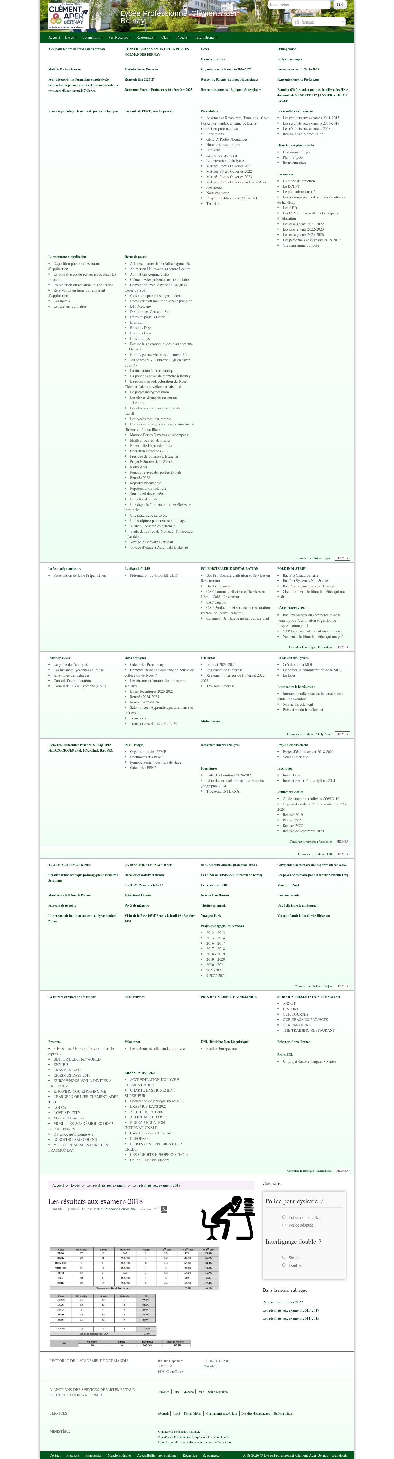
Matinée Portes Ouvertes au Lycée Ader (236, 181)
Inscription (285, 768)
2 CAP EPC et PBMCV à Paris (69, 864)
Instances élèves (59, 657)
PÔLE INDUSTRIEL (292, 568)
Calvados (163, 1391)
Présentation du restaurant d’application (84, 284)
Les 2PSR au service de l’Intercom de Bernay (231, 875)
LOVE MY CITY (67, 1112)
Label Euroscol (135, 996)
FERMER (342, 558)
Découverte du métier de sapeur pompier (161, 300)
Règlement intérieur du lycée (220, 744)
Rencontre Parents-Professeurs (298, 79)
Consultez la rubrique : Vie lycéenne (309, 734)
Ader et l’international (147, 1111)
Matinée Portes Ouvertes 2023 (229, 176)
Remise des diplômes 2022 (303, 133)
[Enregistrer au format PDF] (164, 1208)
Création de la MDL (298, 664)
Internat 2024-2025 (221, 664)
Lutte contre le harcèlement (296, 686)
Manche (188, 1391)
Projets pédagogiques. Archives (222, 925)
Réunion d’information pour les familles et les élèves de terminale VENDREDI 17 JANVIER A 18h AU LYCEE (312, 95)
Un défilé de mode (144, 499)
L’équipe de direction (299, 180)
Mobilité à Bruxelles (69, 1118)
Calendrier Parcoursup (147, 664)
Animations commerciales (149, 274)
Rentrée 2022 (140, 477)
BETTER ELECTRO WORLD (77, 1059)
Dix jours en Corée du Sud (150, 311)
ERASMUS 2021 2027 (140, 1072)
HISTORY (291, 1008)
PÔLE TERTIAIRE (291, 608)
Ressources (145, 37)
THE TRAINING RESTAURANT (309, 1030)
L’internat (208, 657)
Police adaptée (301, 1225)
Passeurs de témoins (62, 905)
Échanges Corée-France (293, 1041)
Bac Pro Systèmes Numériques (306, 580)
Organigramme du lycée (301, 245)
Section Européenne (221, 1048)
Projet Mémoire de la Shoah (151, 461)
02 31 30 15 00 (219, 1361)
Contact (55, 1455)
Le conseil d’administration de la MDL (312, 669)
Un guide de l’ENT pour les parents (149, 111)
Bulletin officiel (283, 1413)
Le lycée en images (289, 59)
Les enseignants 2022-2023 (303, 229)
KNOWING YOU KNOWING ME (80, 1091)
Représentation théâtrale (148, 488)
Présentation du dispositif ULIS (154, 575)
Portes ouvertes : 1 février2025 (298, 69)
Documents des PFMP (146, 756)
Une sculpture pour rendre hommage (157, 520)
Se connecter (212, 1455)
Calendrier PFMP (143, 767)
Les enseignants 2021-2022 (303, 223)
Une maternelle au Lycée (149, 515)
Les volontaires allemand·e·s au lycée (158, 1048)
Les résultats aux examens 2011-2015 (311, 117)
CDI (165, 37)
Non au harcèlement (298, 704)
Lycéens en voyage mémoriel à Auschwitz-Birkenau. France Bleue (160, 426)
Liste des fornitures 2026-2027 (229, 775)
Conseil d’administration (72, 680)
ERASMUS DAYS (68, 1069)
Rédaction (190, 1455)
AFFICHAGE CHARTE (148, 1116)
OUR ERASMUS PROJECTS (305, 1019)
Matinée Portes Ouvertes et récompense (159, 434)
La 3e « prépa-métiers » (64, 568)
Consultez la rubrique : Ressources (311, 841)
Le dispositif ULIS (137, 568)
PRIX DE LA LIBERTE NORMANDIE (229, 996)
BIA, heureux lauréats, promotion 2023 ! (229, 864)
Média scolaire (211, 721)
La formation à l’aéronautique (152, 370)
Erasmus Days (140, 327)
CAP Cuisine (216, 602)
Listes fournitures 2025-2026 (152, 691)
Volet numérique (295, 756)
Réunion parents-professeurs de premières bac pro (83, 111)
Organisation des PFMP (148, 751)
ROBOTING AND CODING (75, 1139)
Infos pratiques (135, 657)
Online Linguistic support (149, 1159)
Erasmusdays (140, 338)
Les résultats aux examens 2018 (306, 128)
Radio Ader (138, 466)
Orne (201, 1391)
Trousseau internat (220, 685)
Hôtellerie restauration (223, 144)
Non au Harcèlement (215, 895)
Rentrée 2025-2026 (144, 701)
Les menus (62, 300)
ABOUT (289, 1003)
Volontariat (132, 1041)
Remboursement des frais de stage (155, 762)
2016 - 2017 (215, 943)
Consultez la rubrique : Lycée (314, 558)
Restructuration (294, 162)
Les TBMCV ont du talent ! (144, 885)
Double (295, 1265)
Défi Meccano (140, 306)
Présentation (209, 111)
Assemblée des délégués (72, 675)
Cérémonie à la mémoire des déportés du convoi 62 (312, 864)
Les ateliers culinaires (70, 306)
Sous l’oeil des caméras (147, 493)
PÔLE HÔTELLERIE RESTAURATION (229, 568)
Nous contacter (217, 192)
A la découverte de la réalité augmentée (160, 263)
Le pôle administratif (299, 191)
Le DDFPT (291, 186)
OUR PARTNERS (297, 1024)
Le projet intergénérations (149, 391)
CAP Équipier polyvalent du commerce (313, 631)
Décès (205, 49)
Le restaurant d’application (67, 256)
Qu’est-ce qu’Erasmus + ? (73, 1134)
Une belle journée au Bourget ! (298, 905)
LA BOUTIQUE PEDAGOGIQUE (148, 864)
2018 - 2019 (215, 953)
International (205, 37)
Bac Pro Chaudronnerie (300, 575)
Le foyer (289, 675)
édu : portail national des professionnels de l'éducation (194, 1442)
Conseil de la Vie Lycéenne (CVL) (80, 685)
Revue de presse (136, 256)
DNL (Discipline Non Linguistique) (225, 1041)
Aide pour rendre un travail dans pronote (76, 49)
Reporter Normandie (145, 482)
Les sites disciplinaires (255, 1413)
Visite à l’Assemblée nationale (152, 525)
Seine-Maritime (218, 1391)
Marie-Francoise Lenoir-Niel (115, 1208)
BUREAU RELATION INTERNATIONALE (145, 1125)
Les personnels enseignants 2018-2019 (312, 239)
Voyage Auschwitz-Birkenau (151, 541)
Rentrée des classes (290, 792)
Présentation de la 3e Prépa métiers (80, 575)
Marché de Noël (288, 885)
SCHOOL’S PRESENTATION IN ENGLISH (308, 996)
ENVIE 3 (61, 1064)
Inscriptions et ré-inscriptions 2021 (309, 780)
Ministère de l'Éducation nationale (179, 1431)
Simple (294, 1257)
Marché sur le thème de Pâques (69, 895)
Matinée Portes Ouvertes (65, 69)
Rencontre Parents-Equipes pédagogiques (229, 79)
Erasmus (136, 322)
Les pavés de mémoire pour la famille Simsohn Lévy (312, 875)
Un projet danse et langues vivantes (309, 1061)
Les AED (290, 207)
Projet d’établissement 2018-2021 (231, 198)
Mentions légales (119, 1455)
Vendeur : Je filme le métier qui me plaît (313, 636)
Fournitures (209, 768)
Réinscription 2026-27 (140, 79)
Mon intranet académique (221, 1413)
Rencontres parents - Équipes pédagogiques (231, 89)
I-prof (176, 1413)
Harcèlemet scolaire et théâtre (145, 875)
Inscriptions (291, 775)
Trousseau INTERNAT (223, 791)
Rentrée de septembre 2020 (303, 830)
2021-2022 (214, 969)
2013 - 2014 (215, 937)
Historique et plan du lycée (295, 145)
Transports (138, 718)
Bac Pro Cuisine (218, 586)
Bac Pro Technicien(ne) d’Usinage (309, 586)
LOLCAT (61, 1107)
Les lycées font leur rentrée (150, 418)
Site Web (209, 1366)
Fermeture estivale (213, 59)
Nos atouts (214, 187)
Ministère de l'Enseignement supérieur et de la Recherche (193, 1437)
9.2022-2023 (216, 975)
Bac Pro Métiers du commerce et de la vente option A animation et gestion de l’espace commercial (309, 620)
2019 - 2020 (215, 959)
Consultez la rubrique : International (309, 1170)
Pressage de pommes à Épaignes (154, 456)
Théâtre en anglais (213, 905)
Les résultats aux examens (295, 111)
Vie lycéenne (118, 37)
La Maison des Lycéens (293, 657)
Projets (182, 37)
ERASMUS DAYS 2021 (148, 1106)
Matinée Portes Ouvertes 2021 (229, 165)
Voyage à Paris (211, 915)
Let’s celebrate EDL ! (216, 885)
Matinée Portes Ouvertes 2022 (229, 171)
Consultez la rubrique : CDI (315, 854)
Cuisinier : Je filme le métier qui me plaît (237, 618)
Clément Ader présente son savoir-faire (159, 279)
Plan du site (94, 1455)
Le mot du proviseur (221, 155)
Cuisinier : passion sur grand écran (156, 295)
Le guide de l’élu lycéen (72, 664)
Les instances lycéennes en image (79, 669)
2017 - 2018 (215, 948)
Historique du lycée (297, 151)
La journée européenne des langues (72, 996)
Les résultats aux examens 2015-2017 (311, 123)
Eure (176, 1391)
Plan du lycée (293, 157)
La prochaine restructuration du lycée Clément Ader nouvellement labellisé (156, 384)
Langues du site (305, 12)
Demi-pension (286, 49)
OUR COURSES (295, 1014)
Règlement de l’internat (224, 669)
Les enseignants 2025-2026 (303, 234)
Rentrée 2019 (293, 814)
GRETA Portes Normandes (226, 139)
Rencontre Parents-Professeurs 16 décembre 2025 (158, 89)
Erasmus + (55, 1041)
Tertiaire (212, 203)
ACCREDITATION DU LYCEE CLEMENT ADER (152, 1082)
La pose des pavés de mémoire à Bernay (160, 375)
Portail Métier (193, 1413)
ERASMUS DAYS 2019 (72, 1075)
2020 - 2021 (215, 964)
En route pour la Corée (147, 316)
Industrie (213, 149)
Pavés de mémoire (137, 905)
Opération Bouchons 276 (149, 450)
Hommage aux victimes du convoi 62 (158, 354)
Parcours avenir (288, 895)
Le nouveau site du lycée (225, 160)
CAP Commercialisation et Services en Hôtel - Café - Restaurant (233, 594)
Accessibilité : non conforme (157, 1455)
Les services (285, 174)
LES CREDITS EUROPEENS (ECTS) (160, 1154)
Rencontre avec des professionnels (155, 472)
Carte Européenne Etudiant (150, 1133)
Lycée (70, 37)
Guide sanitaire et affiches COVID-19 (311, 798)
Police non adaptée (305, 1217)
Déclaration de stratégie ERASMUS (157, 1100)
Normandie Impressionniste (151, 445)
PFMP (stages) (134, 744)
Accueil (54, 37)
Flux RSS (73, 1455)
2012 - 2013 (215, 932)
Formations (92, 37)
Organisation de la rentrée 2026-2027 (226, 69)
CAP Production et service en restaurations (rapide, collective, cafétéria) (236, 610)
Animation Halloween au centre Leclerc (160, 268)
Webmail (163, 1413)
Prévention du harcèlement (303, 709)
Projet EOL (285, 1054)
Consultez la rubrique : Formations (310, 647)
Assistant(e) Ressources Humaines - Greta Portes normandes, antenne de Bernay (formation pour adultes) (235, 123)
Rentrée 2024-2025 (144, 696)
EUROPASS (139, 1138)
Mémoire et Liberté (138, 895)
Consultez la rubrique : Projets (313, 986)
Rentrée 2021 (293, 820)
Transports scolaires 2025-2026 (153, 723)
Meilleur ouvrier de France (150, 440)
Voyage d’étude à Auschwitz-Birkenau (159, 547)
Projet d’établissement (292, 744)
